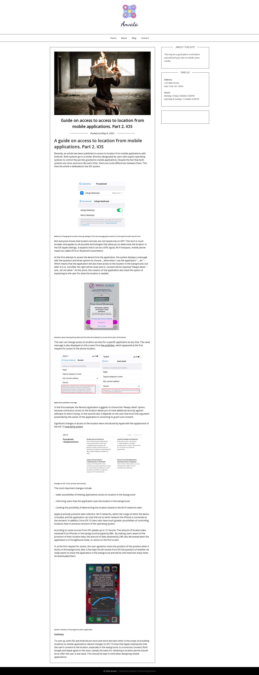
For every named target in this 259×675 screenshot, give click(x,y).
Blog (134, 38)
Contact (145, 38)
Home (113, 38)
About (124, 38)
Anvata (129, 24)
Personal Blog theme (146, 671)
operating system (74, 426)
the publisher (108, 345)
